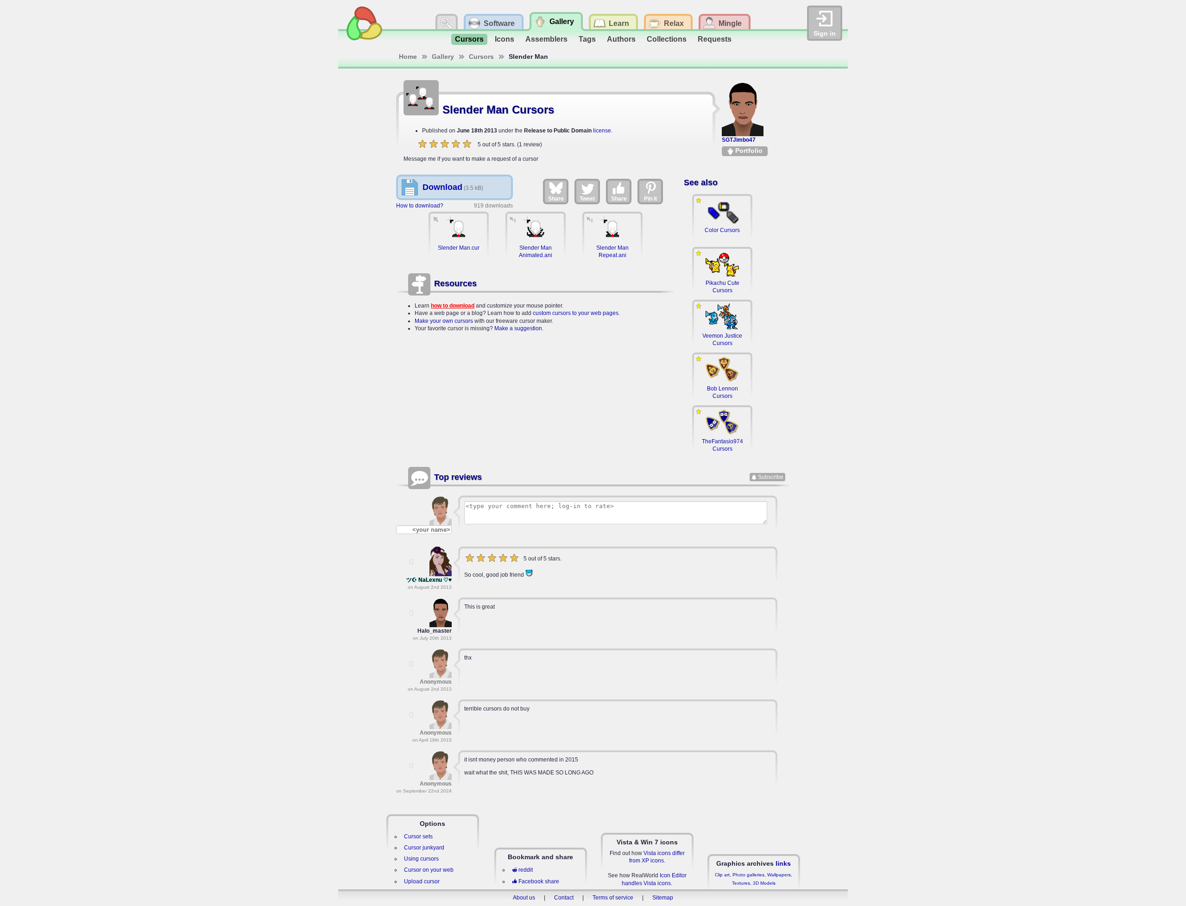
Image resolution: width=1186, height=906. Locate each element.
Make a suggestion (518, 328)
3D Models (764, 883)
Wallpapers (779, 874)
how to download (452, 305)
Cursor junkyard (424, 847)
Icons (504, 39)
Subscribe (770, 477)
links (783, 863)
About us (524, 897)
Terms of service (613, 897)
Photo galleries (748, 874)
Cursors (469, 39)
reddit (525, 870)
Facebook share (538, 881)
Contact (564, 897)
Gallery (443, 56)
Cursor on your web (429, 870)
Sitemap (662, 897)
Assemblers (546, 39)
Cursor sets (418, 836)
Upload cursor (422, 881)
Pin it (650, 198)
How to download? (419, 205)
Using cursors (421, 859)
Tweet (587, 198)
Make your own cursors (444, 321)
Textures (741, 883)
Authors (621, 39)
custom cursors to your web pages (575, 313)
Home (408, 56)
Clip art (722, 874)
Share (556, 198)
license (602, 130)
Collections (667, 39)
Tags (587, 39)
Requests (715, 39)
